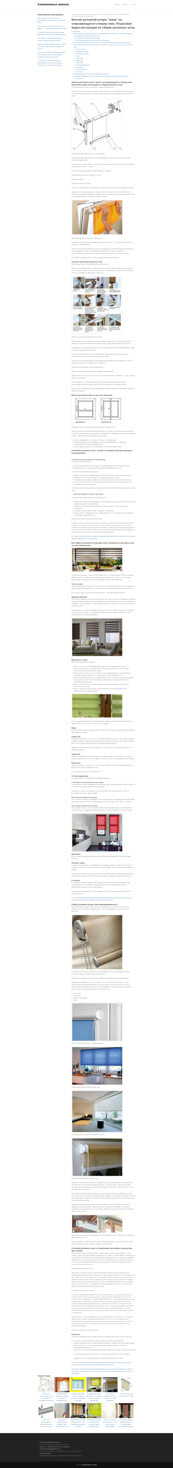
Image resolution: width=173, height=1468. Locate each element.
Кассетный (79, 63)
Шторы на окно (89, 1371)
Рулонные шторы (77, 1371)
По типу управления (82, 65)
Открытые (79, 78)
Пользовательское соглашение (58, 1447)
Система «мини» (81, 69)
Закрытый (79, 60)
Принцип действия (82, 51)
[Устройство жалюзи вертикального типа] (126, 1392)
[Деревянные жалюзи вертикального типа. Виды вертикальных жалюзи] (77, 1418)
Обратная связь (45, 1453)
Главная (117, 4)
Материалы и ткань (82, 54)
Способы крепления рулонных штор (88, 38)
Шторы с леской (101, 1371)
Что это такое (80, 49)
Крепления (79, 67)
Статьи (133, 4)
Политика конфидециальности (50, 1449)
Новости (125, 4)
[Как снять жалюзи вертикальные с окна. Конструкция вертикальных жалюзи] (110, 1418)
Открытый (79, 58)
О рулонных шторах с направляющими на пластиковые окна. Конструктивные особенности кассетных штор (51, 54)
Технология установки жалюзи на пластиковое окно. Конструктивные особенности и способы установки (49, 63)
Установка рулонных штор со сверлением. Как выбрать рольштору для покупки (101, 76)
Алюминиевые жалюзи (53, 4)
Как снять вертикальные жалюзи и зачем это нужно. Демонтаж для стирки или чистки (51, 46)
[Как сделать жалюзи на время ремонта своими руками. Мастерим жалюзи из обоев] (126, 1418)
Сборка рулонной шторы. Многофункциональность (91, 74)
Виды (77, 56)
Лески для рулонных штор (116, 1371)
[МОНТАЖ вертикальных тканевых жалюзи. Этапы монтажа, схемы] (45, 1418)
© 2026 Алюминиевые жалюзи (50, 1442)
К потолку (79, 72)
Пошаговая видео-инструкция (102, 1369)
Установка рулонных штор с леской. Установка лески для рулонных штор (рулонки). (102, 42)
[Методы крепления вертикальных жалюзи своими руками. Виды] (94, 1418)
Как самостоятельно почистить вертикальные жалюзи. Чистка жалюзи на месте (51, 20)
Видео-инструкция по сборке (123, 1369)
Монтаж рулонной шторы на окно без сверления (92, 40)
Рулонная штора (85, 1369)
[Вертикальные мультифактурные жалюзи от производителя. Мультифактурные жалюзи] (61, 1392)
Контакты (43, 1447)
